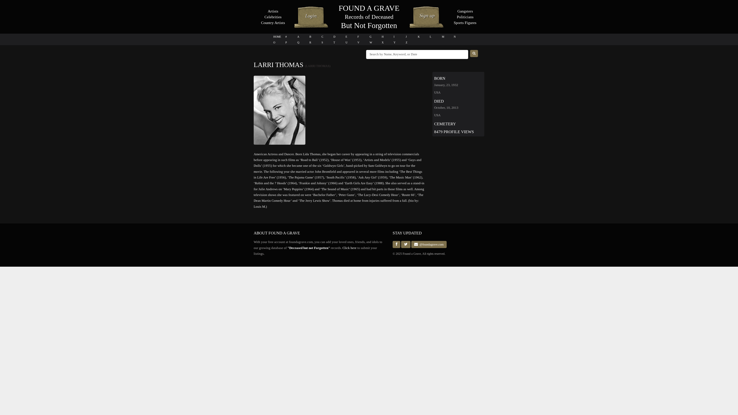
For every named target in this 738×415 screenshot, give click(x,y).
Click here (349, 248)
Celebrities (273, 17)
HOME (277, 36)
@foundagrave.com (431, 244)
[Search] (474, 53)
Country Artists (273, 23)
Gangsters (465, 11)
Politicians (465, 17)
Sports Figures (465, 23)
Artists (273, 11)
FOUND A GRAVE (369, 8)
